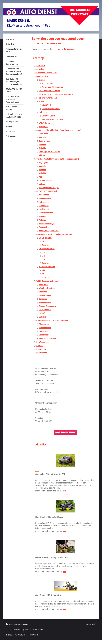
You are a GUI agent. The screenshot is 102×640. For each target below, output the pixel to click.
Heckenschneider (46, 213)
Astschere (43, 220)
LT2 (43, 256)
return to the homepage (65, 49)
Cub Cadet (43, 112)
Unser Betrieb (42, 76)
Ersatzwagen (47, 83)
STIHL (41, 101)
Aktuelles (40, 69)
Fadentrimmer (45, 295)
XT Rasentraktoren (47, 266)
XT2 (43, 270)
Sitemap (24, 624)
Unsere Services (45, 180)
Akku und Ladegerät (47, 338)
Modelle (42, 144)
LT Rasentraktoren (46, 248)
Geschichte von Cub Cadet (52, 119)
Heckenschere (45, 198)
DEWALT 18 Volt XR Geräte (47, 191)
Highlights (43, 134)
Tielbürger (43, 126)
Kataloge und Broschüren (49, 152)
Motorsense (44, 195)
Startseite (40, 65)
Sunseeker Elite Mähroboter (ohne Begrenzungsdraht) (58, 130)
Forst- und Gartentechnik (46, 98)
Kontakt (39, 345)
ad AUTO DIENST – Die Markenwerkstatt (56, 94)
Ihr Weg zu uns (42, 342)
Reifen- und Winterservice (52, 87)
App (40, 177)
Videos (42, 155)
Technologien (44, 141)
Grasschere (43, 299)
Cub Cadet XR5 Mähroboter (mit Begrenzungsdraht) (57, 159)
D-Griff (42, 313)
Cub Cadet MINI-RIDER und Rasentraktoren (54, 234)
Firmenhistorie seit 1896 (46, 73)
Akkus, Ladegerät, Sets (48, 231)
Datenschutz (41, 353)
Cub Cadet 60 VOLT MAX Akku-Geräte (52, 320)
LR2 (43, 241)
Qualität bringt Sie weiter (49, 90)
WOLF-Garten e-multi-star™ (47, 281)
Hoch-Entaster (45, 309)
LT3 (43, 259)
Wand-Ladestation (47, 288)
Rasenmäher (44, 227)
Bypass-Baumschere (47, 306)
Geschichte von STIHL (51, 108)
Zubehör (42, 148)
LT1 (43, 252)
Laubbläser (43, 205)
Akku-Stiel (43, 284)
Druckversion (14, 624)
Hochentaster (44, 209)
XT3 (43, 274)
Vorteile (42, 137)
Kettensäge (43, 202)
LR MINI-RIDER (45, 238)
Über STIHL (46, 105)
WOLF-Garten (44, 123)
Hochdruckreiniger (47, 223)
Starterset (43, 292)
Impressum (41, 349)
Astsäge (42, 216)
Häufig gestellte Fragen (49, 187)
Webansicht (91, 624)
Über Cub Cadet (48, 116)
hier (64, 491)
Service (42, 80)
